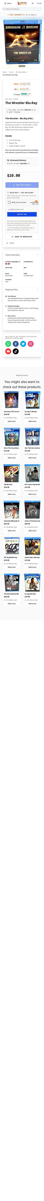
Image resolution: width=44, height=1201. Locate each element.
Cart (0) (39, 3)
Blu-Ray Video (21, 72)
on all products (22, 15)
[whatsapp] (8, 344)
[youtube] (8, 351)
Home (5, 72)
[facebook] (16, 344)
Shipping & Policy (11, 290)
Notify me (22, 214)
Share (11, 243)
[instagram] (31, 344)
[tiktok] (16, 351)
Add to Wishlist (23, 237)
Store (11, 72)
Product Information (12, 255)
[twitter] (23, 344)
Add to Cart (12, 421)
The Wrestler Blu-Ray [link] (10, 75)
